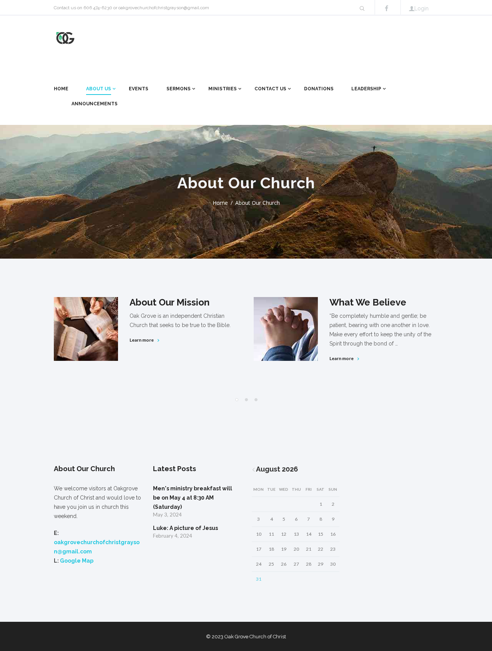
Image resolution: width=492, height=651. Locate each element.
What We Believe (367, 302)
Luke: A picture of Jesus (185, 528)
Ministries (222, 88)
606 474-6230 (97, 7)
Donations (319, 88)
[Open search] (362, 8)
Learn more (142, 340)
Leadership (366, 88)
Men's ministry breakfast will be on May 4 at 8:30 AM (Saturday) (192, 497)
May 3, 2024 (167, 515)
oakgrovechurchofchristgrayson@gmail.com (163, 7)
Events (138, 88)
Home (61, 88)
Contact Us (270, 88)
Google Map (76, 561)
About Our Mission (169, 302)
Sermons (178, 88)
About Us (98, 88)
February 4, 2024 (172, 536)
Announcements (94, 103)
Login (421, 8)
